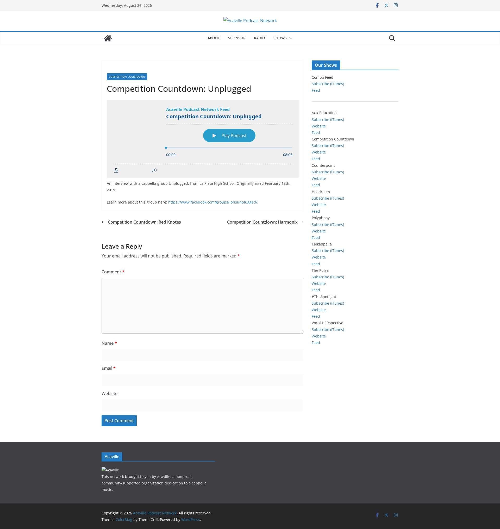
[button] (289, 38)
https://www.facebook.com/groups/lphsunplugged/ (212, 202)
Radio (259, 37)
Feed (316, 90)
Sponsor (237, 37)
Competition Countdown (127, 76)
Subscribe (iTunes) (328, 83)
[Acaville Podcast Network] (108, 38)
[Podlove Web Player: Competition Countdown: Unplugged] (203, 139)
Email (109, 368)
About (214, 37)
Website (109, 393)
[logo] (110, 470)
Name (109, 343)
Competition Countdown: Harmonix (262, 222)
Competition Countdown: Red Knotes (144, 222)
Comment (113, 272)
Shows (280, 37)
